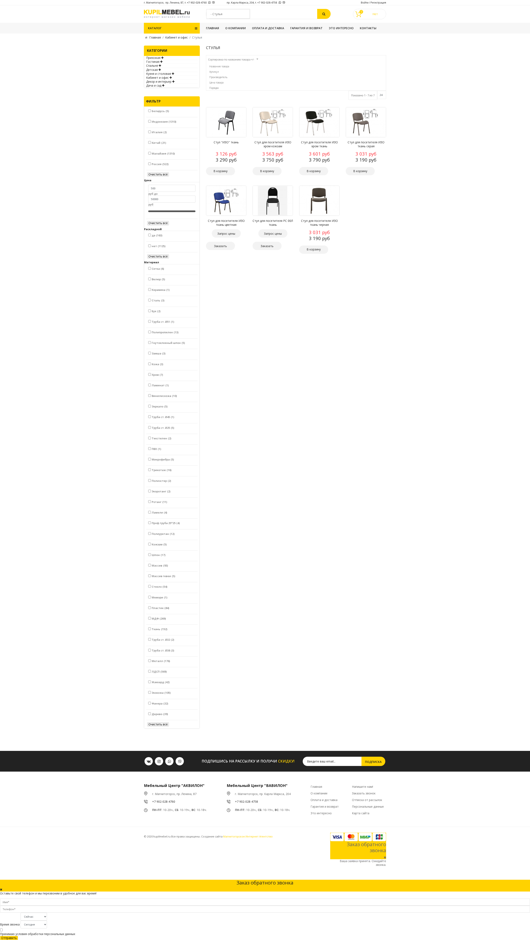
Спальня (152, 66)
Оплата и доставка (268, 28)
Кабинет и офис (157, 78)
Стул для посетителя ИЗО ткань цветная (226, 222)
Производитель (218, 77)
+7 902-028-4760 (163, 801)
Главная (212, 28)
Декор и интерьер (158, 81)
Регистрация (378, 2)
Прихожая (153, 58)
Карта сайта (360, 813)
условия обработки (29, 934)
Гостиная (152, 62)
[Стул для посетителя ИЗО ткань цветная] (226, 201)
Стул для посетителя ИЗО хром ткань (319, 144)
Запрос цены (226, 234)
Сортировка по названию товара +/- (231, 59)
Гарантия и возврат (306, 28)
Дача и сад (153, 85)
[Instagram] (159, 761)
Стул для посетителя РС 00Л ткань (273, 222)
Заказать (220, 246)
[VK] (149, 761)
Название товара (219, 66)
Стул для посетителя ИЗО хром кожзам (272, 144)
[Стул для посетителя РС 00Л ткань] (273, 201)
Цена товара (216, 82)
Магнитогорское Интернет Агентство (248, 836)
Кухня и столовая (158, 74)
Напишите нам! (362, 787)
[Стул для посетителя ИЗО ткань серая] (366, 122)
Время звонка (10, 924)
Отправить (9, 938)
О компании (235, 28)
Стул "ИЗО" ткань (226, 142)
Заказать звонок (364, 793)
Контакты (368, 28)
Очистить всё (158, 174)
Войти (365, 2)
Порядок (214, 88)
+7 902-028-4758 (246, 801)
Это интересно (341, 28)
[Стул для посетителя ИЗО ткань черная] (319, 201)
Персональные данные (368, 806)
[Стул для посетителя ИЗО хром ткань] (319, 122)
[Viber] (213, 2)
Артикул (214, 72)
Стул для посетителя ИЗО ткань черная (319, 222)
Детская (152, 70)
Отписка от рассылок (367, 800)
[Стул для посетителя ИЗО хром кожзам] (273, 122)
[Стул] (226, 122)
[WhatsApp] (209, 2)
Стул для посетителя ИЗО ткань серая (366, 144)
